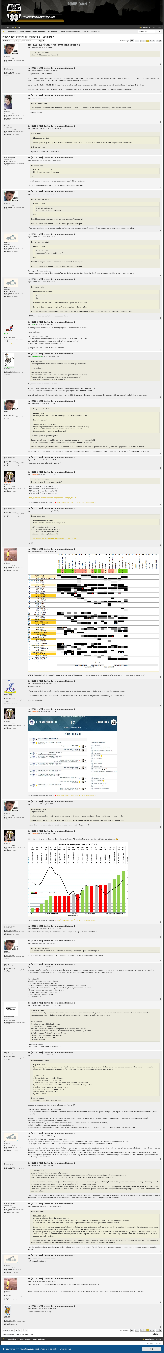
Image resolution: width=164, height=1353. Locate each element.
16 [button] (144, 41)
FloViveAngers (9, 1016)
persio (6, 964)
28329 (14, 130)
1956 (5, 110)
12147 (13, 566)
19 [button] (153, 41)
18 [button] (150, 41)
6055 (13, 337)
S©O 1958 (7, 483)
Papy (6, 333)
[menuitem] (17, 27)
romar (6, 55)
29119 (13, 371)
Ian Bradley (158, 1343)
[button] (132, 41)
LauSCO (7, 242)
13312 (13, 487)
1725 (13, 72)
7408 (13, 1320)
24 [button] (157, 41)
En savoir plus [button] (65, 1349)
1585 (13, 968)
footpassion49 (9, 367)
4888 (13, 246)
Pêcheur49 (8, 694)
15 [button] (141, 41)
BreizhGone (8, 68)
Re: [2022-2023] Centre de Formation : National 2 (54, 45)
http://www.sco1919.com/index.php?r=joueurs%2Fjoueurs (76, 502)
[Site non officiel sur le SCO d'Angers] (33, 12)
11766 (13, 1020)
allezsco (7, 1316)
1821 (13, 59)
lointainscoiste (9, 126)
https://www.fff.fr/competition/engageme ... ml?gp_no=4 (52, 498)
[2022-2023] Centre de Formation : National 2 (28, 37)
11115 (13, 114)
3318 (13, 698)
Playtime (7, 562)
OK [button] (151, 1349)
